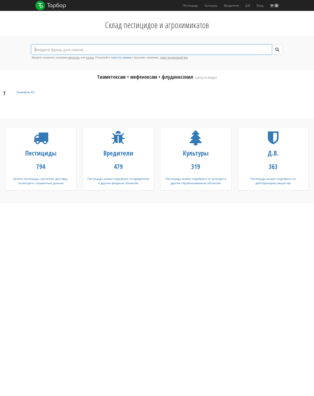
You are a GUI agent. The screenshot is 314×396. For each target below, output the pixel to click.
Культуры (211, 5)
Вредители (231, 5)
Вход (260, 5)
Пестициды (190, 5)
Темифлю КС (25, 92)
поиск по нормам (121, 57)
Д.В (247, 5)
